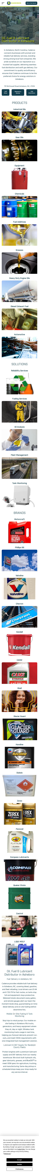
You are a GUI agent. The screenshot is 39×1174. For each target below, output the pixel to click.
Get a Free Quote (31, 3)
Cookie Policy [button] (21, 1149)
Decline (19, 1164)
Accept (19, 1160)
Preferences (20, 1169)
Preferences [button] (7, 1154)
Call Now (5, 92)
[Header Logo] (14, 3)
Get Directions (31, 92)
